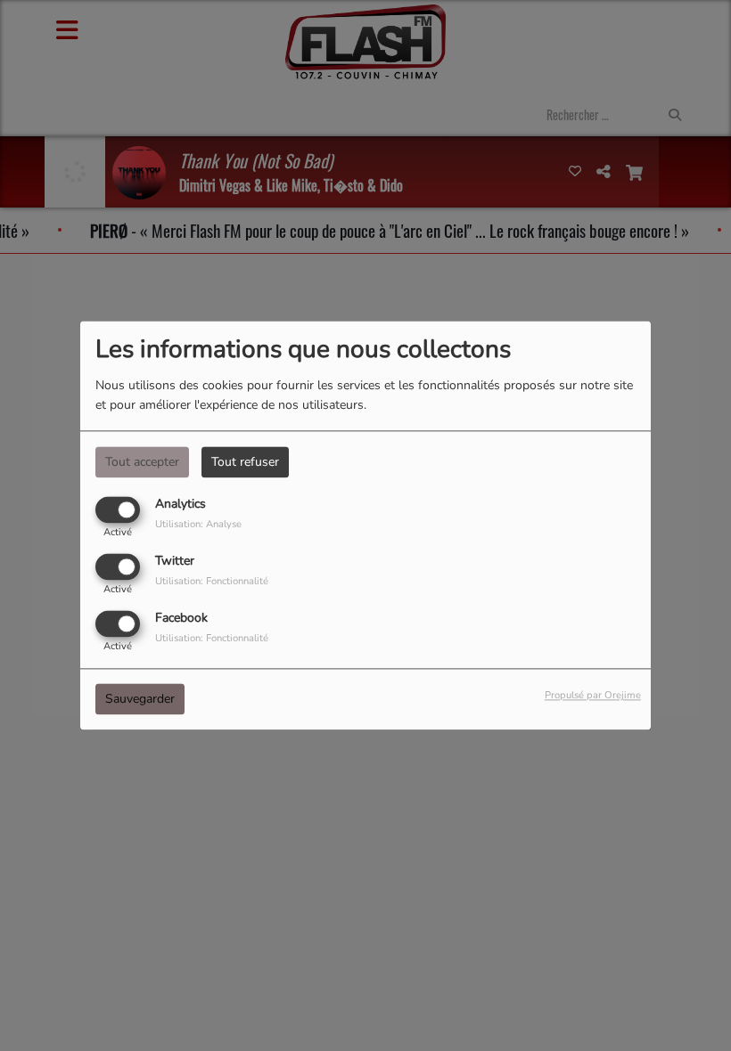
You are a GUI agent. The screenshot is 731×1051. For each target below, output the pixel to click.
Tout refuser (245, 461)
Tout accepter (142, 461)
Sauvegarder (140, 699)
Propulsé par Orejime (593, 696)
